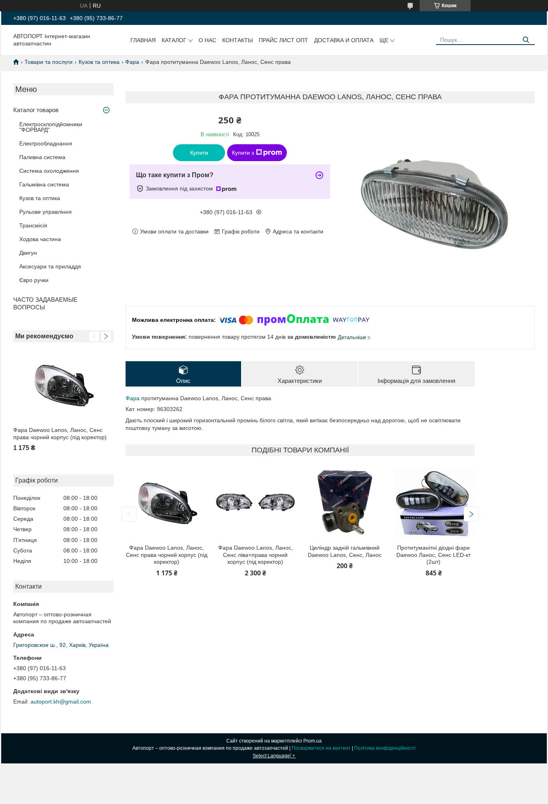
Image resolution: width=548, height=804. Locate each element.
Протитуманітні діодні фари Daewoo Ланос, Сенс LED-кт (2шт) (433, 554)
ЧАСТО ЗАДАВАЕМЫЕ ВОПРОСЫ (45, 303)
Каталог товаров (36, 109)
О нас (207, 40)
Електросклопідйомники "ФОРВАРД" (50, 127)
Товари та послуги (48, 62)
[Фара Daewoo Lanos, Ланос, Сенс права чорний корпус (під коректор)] (63, 385)
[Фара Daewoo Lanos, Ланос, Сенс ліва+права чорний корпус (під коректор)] (255, 503)
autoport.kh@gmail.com (60, 701)
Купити (199, 152)
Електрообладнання (45, 143)
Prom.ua (312, 741)
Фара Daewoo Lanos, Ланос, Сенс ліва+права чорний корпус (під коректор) (255, 554)
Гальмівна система (44, 184)
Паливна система (42, 157)
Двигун (28, 253)
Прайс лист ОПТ (283, 40)
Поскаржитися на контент (321, 748)
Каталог (174, 40)
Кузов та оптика (99, 62)
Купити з (243, 152)
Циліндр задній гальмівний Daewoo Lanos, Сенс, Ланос (345, 551)
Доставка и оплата (343, 40)
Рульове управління (45, 212)
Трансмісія (33, 225)
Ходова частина (40, 239)
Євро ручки (34, 280)
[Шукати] (526, 40)
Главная (143, 40)
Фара (132, 62)
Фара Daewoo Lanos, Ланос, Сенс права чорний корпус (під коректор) (60, 433)
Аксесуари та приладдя (50, 266)
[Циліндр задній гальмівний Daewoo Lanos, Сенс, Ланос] (345, 503)
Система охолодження (49, 171)
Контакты (237, 40)
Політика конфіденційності (385, 748)
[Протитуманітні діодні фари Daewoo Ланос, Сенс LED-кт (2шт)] (434, 503)
